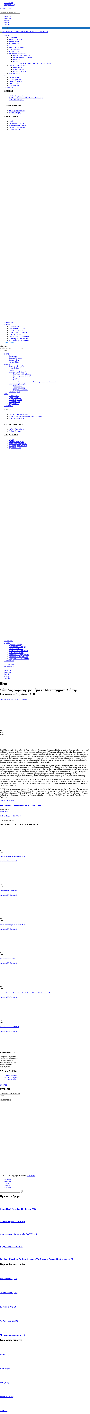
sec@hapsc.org (9, 5)
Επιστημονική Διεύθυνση (17, 53)
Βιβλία (11, 121)
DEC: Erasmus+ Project (17, 328)
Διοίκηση (7, 45)
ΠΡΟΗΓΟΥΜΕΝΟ (7, 801)
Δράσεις (7, 324)
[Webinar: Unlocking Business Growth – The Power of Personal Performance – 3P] (2, 1255)
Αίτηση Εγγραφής (10, 1075)
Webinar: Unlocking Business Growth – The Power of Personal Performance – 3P (36, 1259)
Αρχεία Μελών (14, 85)
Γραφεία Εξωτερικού (20, 71)
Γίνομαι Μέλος (14, 77)
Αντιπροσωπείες (19, 69)
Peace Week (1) (7, 1396)
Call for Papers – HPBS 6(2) (12, 1221)
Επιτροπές (16, 59)
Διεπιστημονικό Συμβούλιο (22, 57)
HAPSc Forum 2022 (16, 330)
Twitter (6, 1183)
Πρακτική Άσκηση (15, 326)
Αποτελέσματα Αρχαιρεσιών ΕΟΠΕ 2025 (18, 1234)
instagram (7, 18)
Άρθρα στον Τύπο (15, 129)
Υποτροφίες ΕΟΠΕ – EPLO (19, 340)
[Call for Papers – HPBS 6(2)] (2, 1217)
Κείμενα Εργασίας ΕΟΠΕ (18, 125)
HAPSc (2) (5, 1368)
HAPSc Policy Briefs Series (18, 96)
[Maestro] (20, 1130)
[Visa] (20, 1166)
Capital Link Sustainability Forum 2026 (18, 1209)
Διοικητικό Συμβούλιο (16, 47)
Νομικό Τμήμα (14, 51)
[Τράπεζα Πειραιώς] (9, 1172)
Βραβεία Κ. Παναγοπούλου (18, 338)
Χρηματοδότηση (14, 43)
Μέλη (6, 75)
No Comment (22, 699)
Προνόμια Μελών (15, 79)
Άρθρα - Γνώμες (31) (9, 1321)
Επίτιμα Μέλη (14, 41)
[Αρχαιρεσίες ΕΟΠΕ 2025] (2, 1242)
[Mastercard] (20, 1149)
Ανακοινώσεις (9, 342)
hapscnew (3, 699)
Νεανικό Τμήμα (14, 73)
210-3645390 (9, 664)
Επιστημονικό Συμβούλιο (22, 55)
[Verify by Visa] (7, 1107)
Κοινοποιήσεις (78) (8, 1307)
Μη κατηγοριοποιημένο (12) (12, 1335)
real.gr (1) (4, 1382)
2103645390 (8, 3)
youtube (7, 24)
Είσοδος (3, 8)
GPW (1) (4, 1410)
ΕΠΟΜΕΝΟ (4, 811)
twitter (6, 20)
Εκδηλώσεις (8, 322)
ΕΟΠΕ (6, 35)
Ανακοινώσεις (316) (8, 1278)
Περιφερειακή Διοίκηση (17, 65)
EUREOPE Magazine (16, 100)
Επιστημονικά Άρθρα (16, 123)
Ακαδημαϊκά (8, 87)
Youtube (7, 1185)
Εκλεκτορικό (17, 67)
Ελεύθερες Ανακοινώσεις (18, 127)
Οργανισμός (13, 37)
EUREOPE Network (16, 334)
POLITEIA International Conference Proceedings (26, 98)
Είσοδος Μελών (14, 83)
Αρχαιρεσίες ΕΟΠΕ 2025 (11, 1247)
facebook (7, 16)
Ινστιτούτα (17, 61)
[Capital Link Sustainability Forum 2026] (2, 1205)
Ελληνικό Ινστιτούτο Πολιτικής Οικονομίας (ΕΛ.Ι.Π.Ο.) (37, 63)
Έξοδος (8, 8)
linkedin (7, 22)
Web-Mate (31, 1176)
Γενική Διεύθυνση (15, 49)
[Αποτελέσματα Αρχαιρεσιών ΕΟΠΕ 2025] (2, 1230)
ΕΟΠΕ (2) (4, 1354)
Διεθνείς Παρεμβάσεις (16, 111)
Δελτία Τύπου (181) (8, 1292)
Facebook (7, 1179)
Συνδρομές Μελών (15, 81)
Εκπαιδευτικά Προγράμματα (19, 336)
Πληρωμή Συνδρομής (12, 1077)
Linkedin (7, 1187)
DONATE (3, 1085)
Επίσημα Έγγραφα (15, 39)
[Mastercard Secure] (7, 1113)
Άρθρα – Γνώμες (15, 113)
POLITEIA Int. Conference (18, 332)
